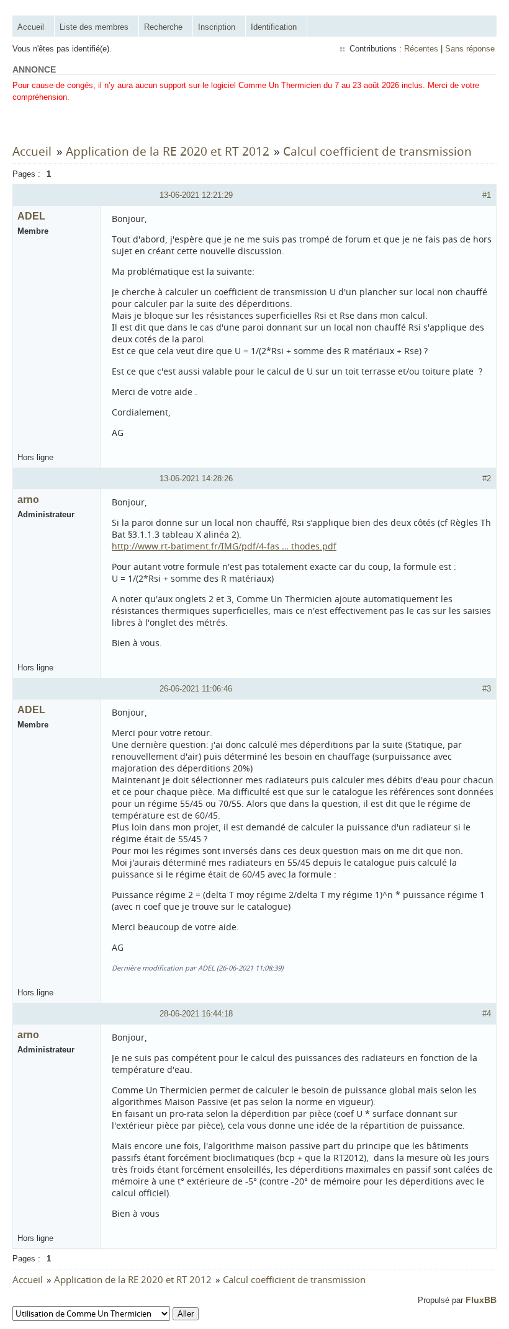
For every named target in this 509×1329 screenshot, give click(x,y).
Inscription (216, 27)
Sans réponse (470, 48)
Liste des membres (94, 27)
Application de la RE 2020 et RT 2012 (167, 151)
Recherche (163, 27)
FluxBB (481, 1300)
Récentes (421, 48)
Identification (274, 27)
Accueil (30, 27)
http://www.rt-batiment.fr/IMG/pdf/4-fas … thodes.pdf (224, 546)
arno (28, 499)
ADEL (31, 216)
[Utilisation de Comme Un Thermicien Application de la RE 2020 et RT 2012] (105, 1313)
